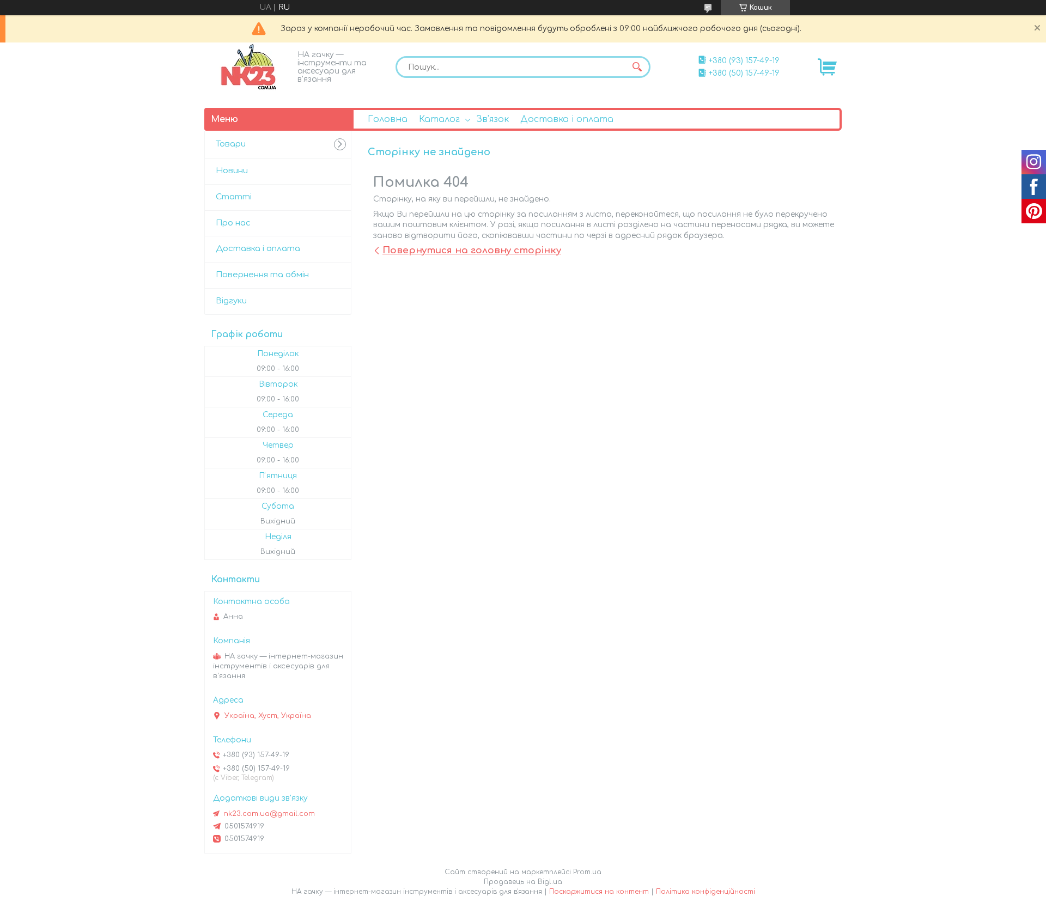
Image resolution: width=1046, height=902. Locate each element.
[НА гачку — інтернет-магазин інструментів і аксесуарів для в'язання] (248, 67)
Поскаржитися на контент (599, 891)
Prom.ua (587, 872)
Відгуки (231, 301)
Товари (231, 144)
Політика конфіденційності (705, 891)
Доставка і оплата (566, 119)
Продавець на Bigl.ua (523, 882)
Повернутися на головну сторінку (471, 250)
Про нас (233, 223)
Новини (232, 170)
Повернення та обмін (262, 274)
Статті (234, 197)
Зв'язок (492, 119)
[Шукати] (637, 67)
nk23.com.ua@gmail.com (269, 814)
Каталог (439, 119)
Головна (388, 119)
